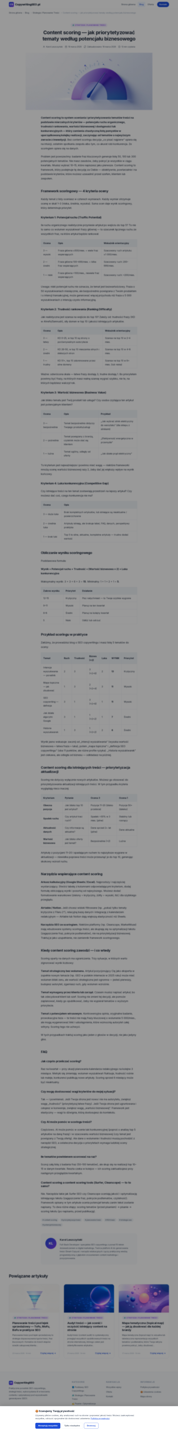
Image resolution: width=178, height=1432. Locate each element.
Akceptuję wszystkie (48, 1425)
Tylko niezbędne (72, 1425)
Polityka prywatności (100, 1418)
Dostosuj (91, 1425)
